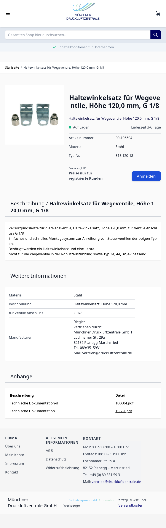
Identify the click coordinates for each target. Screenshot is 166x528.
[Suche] (155, 34)
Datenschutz (56, 459)
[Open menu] (7, 13)
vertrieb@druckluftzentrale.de (116, 481)
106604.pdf (124, 403)
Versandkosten (130, 505)
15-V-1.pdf (123, 411)
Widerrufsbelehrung (62, 467)
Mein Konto (14, 454)
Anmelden (146, 176)
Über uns (12, 446)
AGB (49, 450)
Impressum (14, 463)
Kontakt (11, 472)
